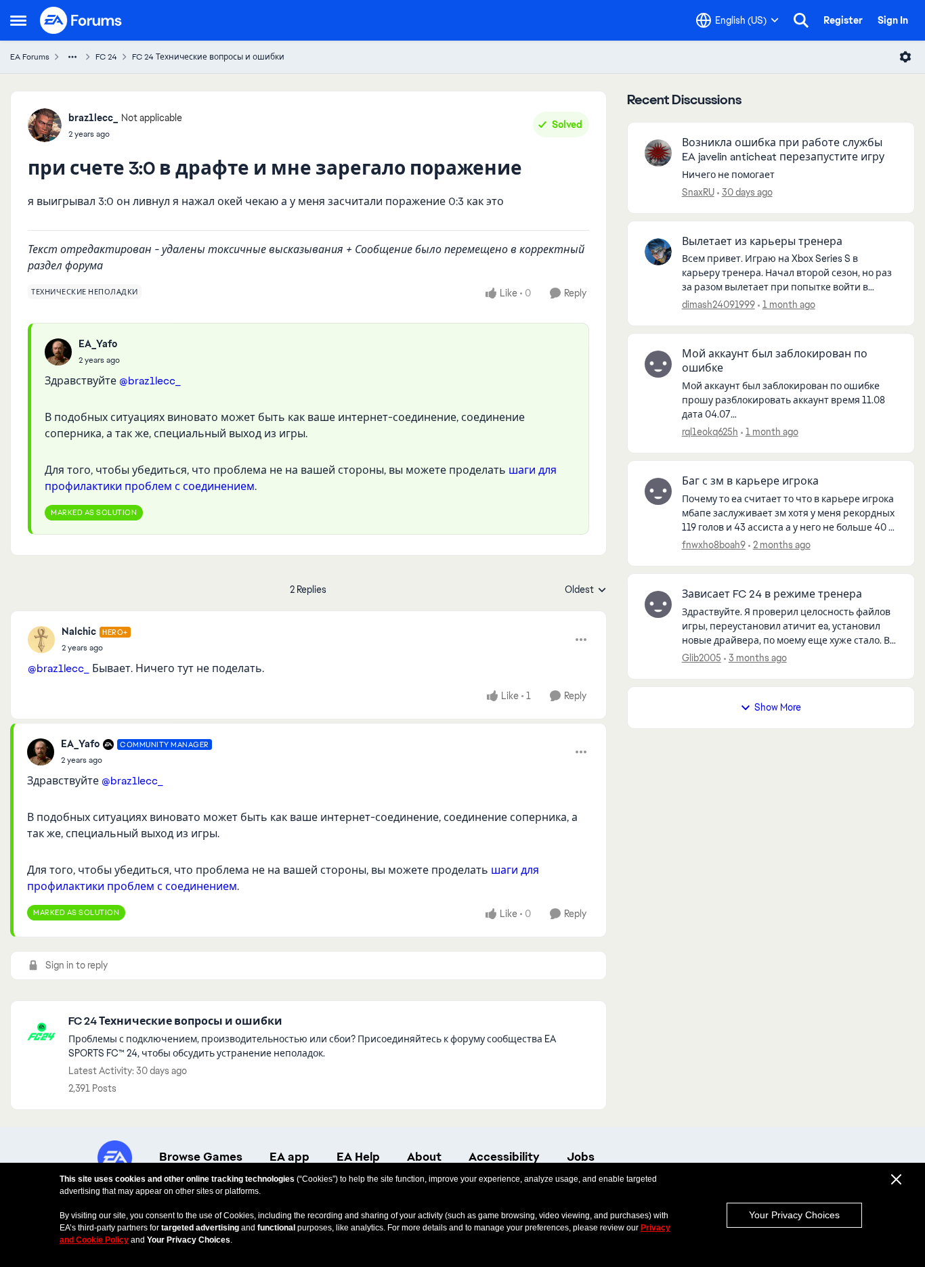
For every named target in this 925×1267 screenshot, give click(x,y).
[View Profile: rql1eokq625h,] (658, 364)
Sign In (893, 20)
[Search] (801, 20)
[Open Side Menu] (18, 20)
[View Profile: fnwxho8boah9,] (658, 491)
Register (843, 20)
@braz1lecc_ (150, 381)
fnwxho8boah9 (714, 545)
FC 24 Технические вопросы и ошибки (208, 56)
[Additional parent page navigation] (72, 56)
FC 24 (106, 56)
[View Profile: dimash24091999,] (658, 251)
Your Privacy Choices (794, 1214)
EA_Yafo (98, 344)
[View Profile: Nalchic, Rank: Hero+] (41, 639)
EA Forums (29, 56)
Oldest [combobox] (586, 590)
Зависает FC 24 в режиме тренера (772, 594)
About (424, 1156)
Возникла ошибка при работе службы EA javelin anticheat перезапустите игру (783, 150)
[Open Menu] (905, 56)
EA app (289, 1156)
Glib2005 (701, 658)
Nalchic (79, 631)
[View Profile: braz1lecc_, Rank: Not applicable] (45, 125)
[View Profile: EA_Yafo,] (58, 351)
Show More (777, 707)
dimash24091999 (718, 304)
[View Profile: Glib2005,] (658, 604)
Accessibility (504, 1156)
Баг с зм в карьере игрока (750, 481)
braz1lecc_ (93, 118)
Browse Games (200, 1156)
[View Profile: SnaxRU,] (658, 152)
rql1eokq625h (710, 432)
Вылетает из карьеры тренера (762, 241)
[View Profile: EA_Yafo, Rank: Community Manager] (40, 751)
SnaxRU (698, 192)
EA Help (358, 1156)
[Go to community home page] (81, 20)
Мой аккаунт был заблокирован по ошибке (774, 361)
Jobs (581, 1156)
